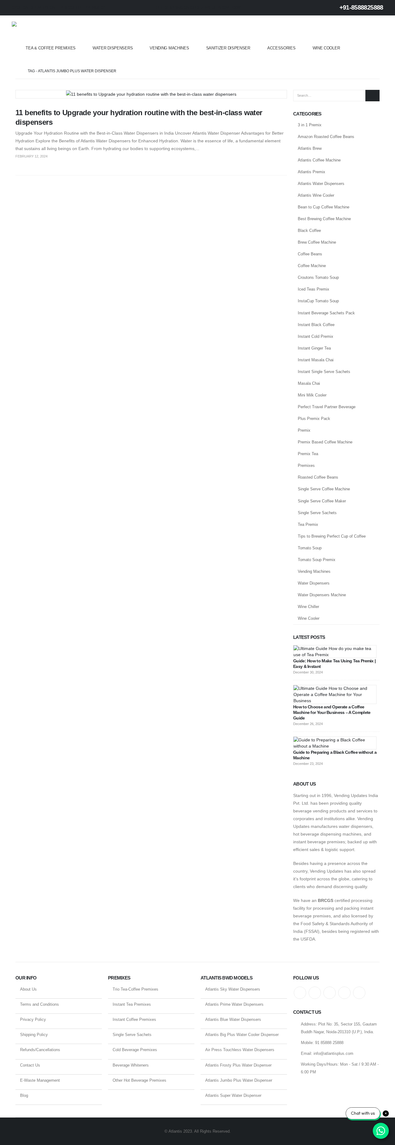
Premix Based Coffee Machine (325, 442)
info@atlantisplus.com (333, 1053)
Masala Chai (309, 383)
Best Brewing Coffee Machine (324, 218)
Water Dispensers (113, 48)
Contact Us (30, 1065)
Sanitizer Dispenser (228, 48)
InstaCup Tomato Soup (318, 301)
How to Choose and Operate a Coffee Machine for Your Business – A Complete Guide (331, 712)
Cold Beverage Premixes (135, 1049)
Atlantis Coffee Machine (319, 160)
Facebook (300, 993)
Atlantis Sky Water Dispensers (232, 989)
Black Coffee (309, 230)
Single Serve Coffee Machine (324, 489)
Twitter (315, 993)
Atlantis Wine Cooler (316, 195)
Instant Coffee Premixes (134, 1019)
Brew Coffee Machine (317, 242)
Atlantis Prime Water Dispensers (234, 1004)
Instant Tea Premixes (132, 1004)
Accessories (281, 48)
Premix (304, 430)
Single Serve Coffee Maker (322, 501)
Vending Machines (169, 48)
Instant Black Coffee (316, 324)
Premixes (306, 465)
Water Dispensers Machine (322, 595)
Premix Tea (308, 453)
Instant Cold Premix (315, 336)
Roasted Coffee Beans (318, 477)
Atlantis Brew (310, 148)
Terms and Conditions (39, 1004)
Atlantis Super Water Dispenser (233, 1095)
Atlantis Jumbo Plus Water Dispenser (238, 1080)
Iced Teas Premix (313, 289)
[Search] (372, 95)
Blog (24, 1095)
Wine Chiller (308, 606)
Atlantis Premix (311, 172)
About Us (28, 989)
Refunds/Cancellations (40, 1049)
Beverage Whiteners (131, 1065)
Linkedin (359, 993)
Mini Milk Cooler (312, 395)
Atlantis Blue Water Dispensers (233, 1019)
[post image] (151, 94)
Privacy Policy (33, 1019)
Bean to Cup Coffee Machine (323, 207)
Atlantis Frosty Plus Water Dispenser (238, 1065)
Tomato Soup (310, 548)
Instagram (344, 993)
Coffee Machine (312, 265)
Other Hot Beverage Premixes (139, 1080)
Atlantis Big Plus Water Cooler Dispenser (242, 1034)
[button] (379, 40)
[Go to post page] (334, 651)
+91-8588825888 (360, 7)
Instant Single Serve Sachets (324, 371)
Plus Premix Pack (314, 418)
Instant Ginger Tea (314, 348)
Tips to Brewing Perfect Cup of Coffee (332, 536)
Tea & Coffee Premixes (51, 48)
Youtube (329, 993)
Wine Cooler (326, 48)
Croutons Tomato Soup (318, 277)
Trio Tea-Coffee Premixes (135, 989)
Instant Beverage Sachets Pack (326, 313)
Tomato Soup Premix (316, 559)
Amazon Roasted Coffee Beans (326, 136)
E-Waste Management (40, 1080)
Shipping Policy (34, 1034)
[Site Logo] (36, 30)
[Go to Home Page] (17, 71)
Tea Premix (308, 524)
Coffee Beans (310, 254)
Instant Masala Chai (316, 360)
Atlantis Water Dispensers (321, 183)
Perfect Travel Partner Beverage (327, 407)
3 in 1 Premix (310, 125)
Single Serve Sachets (317, 512)
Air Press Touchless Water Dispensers (239, 1049)
